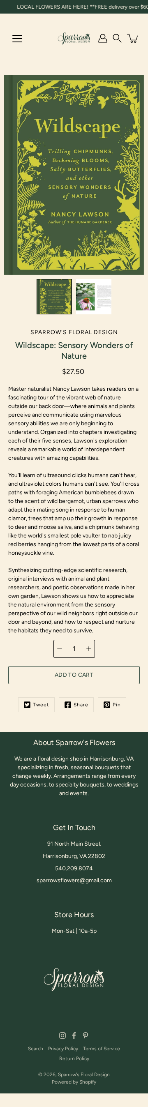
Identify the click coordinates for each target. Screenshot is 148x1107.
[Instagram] (62, 1035)
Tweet (41, 705)
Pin (117, 705)
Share (81, 705)
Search (35, 1049)
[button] (117, 38)
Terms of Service (101, 1049)
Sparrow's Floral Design (84, 1074)
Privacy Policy (63, 1049)
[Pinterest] (85, 1035)
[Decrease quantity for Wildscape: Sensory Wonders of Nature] (59, 649)
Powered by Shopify (74, 1082)
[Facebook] (74, 1035)
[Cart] (133, 38)
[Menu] (17, 38)
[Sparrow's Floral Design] (74, 38)
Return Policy (74, 1058)
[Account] (102, 38)
